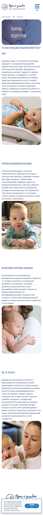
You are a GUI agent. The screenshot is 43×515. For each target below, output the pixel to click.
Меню (37, 10)
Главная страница (6, 17)
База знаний (20, 17)
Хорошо (31, 506)
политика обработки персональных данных (11, 509)
